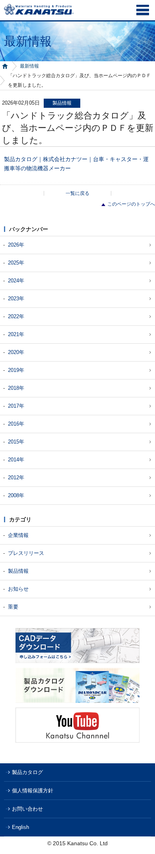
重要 (13, 607)
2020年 (16, 352)
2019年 (16, 370)
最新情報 (29, 66)
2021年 (16, 334)
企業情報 (18, 535)
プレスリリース (26, 553)
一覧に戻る (77, 193)
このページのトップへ (131, 204)
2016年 (16, 424)
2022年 (16, 316)
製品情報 (18, 571)
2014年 (16, 460)
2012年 (16, 477)
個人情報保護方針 (32, 791)
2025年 (16, 263)
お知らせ (18, 589)
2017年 (16, 406)
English (20, 827)
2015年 (16, 442)
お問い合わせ (27, 809)
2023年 (16, 299)
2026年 (16, 245)
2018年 (16, 388)
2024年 (16, 281)
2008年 (16, 495)
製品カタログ (27, 772)
